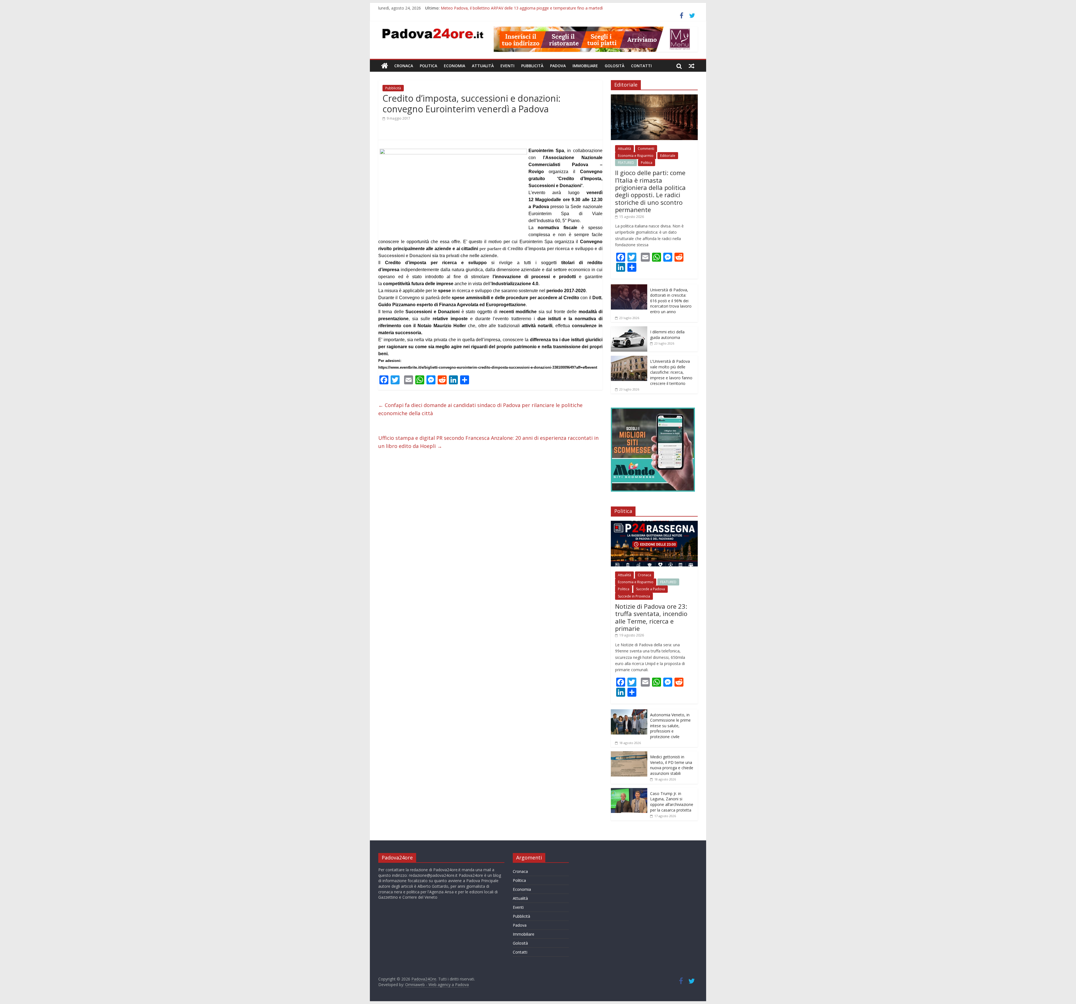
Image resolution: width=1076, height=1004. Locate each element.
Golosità (614, 65)
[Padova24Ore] (384, 66)
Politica (428, 65)
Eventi (507, 65)
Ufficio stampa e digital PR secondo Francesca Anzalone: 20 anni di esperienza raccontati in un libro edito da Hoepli (488, 441)
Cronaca (403, 65)
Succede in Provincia (634, 596)
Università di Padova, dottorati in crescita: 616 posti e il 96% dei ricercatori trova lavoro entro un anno (671, 300)
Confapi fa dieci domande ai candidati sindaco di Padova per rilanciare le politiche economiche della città (480, 409)
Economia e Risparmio (635, 155)
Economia (454, 65)
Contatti (641, 65)
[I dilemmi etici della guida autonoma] (629, 329)
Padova (558, 65)
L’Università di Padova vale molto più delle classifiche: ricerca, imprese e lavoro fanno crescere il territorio (671, 372)
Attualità (483, 65)
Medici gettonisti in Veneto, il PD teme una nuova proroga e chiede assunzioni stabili (671, 765)
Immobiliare (585, 65)
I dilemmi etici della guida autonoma (667, 334)
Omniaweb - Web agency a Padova (437, 984)
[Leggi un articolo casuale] (691, 66)
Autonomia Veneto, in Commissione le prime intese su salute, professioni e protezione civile (670, 725)
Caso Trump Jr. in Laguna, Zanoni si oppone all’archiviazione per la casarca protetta (671, 802)
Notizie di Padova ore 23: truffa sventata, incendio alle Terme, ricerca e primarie (651, 617)
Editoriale (667, 155)
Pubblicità (532, 65)
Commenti (646, 148)
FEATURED (626, 162)
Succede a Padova (650, 589)
